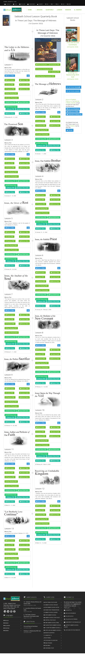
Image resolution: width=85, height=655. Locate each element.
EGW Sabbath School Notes (52, 607)
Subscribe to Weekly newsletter (72, 102)
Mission (68, 10)
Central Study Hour (50, 620)
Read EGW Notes (24, 102)
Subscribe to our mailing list (73, 622)
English (6, 620)
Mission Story (10, 113)
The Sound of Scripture (50, 640)
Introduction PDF (54, 64)
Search (78, 10)
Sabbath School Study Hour (52, 617)
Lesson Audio (25, 84)
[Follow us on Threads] (14, 611)
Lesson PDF (10, 84)
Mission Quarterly (49, 632)
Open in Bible (10, 76)
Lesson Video (25, 80)
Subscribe (32, 4)
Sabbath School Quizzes (50, 612)
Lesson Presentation (12, 98)
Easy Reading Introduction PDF (45, 76)
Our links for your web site (72, 630)
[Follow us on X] (8, 611)
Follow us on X (69, 101)
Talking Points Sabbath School (53, 625)
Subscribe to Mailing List (74, 114)
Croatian (6, 628)
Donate (40, 4)
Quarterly (50, 10)
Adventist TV (48, 635)
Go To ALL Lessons (73, 91)
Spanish (6, 623)
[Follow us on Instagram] (11, 611)
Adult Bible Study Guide (50, 602)
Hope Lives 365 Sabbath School (53, 630)
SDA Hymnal (47, 637)
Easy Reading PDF (12, 93)
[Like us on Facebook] (5, 611)
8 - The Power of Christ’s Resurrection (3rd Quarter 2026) (31, 615)
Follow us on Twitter (73, 111)
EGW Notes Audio (11, 107)
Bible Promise (48, 643)
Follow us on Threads (71, 619)
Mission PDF (11, 109)
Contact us (68, 610)
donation (72, 126)
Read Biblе (47, 645)
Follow (22, 4)
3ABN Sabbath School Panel (52, 622)
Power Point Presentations (51, 610)
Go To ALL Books (73, 87)
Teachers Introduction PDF (44, 69)
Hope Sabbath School (50, 615)
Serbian (6, 630)
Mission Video (25, 113)
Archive (39, 10)
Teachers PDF (10, 89)
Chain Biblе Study (49, 648)
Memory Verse (25, 89)
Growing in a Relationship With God (72, 76)
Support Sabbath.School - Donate (71, 626)
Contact (8, 4)
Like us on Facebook (71, 99)
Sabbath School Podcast (51, 604)
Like (15, 4)
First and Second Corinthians (73, 45)
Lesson (59, 10)
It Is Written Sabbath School (52, 627)
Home (29, 10)
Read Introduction (42, 64)
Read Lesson (10, 80)
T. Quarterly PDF (54, 72)
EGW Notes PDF (11, 102)
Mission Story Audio (23, 109)
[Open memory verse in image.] (28, 76)
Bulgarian (7, 625)
